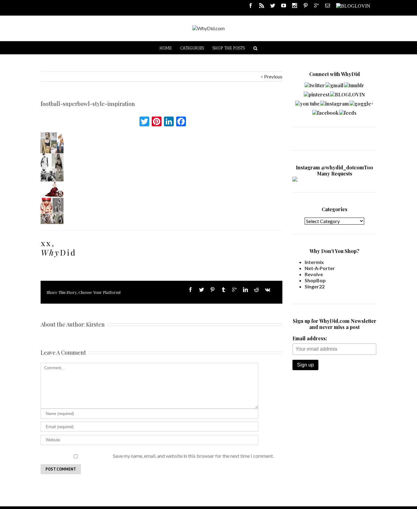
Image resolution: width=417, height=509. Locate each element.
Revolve (314, 274)
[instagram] (334, 102)
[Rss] (261, 5)
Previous (273, 76)
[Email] (327, 5)
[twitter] (314, 84)
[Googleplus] (316, 5)
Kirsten (95, 324)
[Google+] (234, 289)
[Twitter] (272, 5)
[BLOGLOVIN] (353, 5)
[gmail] (334, 84)
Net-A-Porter (320, 268)
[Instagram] (294, 5)
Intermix (314, 262)
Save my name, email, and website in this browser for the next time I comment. (193, 456)
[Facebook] (250, 5)
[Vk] (267, 289)
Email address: (309, 338)
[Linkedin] (245, 289)
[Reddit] (256, 289)
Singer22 (315, 286)
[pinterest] (316, 93)
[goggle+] (361, 102)
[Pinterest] (305, 5)
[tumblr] (354, 84)
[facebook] (325, 111)
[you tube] (307, 102)
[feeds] (348, 111)
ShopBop (315, 280)
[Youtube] (283, 5)
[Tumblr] (223, 289)
